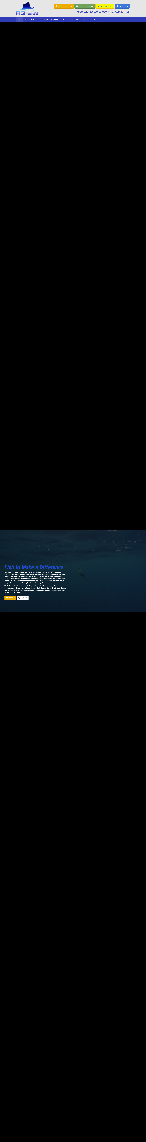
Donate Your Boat (85, 6)
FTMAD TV (123, 6)
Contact (94, 19)
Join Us (23, 598)
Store (63, 19)
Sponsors (44, 19)
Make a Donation (64, 6)
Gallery (70, 19)
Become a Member (31, 19)
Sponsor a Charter (105, 6)
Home (20, 19)
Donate (11, 598)
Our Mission (54, 19)
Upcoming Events (82, 19)
